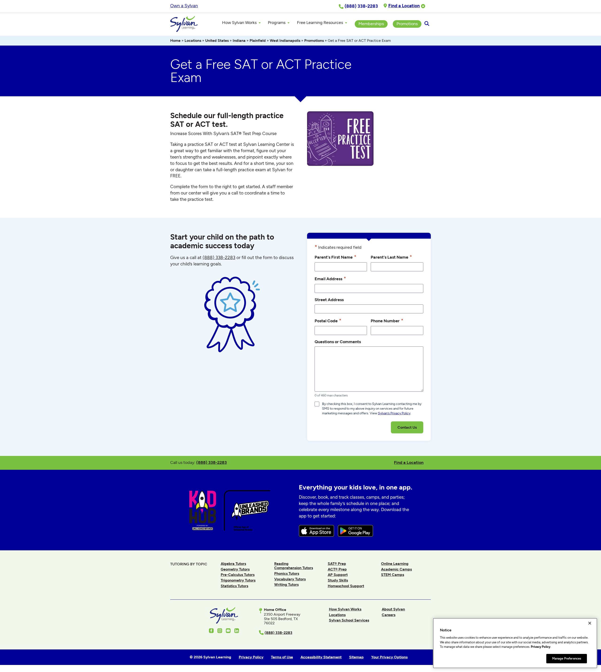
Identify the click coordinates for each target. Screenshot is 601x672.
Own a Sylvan (184, 5)
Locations (193, 40)
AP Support (338, 574)
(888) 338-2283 (211, 462)
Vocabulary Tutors (290, 579)
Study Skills (338, 580)
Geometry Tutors (235, 569)
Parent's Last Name (391, 257)
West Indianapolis (285, 40)
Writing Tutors (286, 584)
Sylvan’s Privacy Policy (394, 413)
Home (175, 40)
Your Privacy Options (389, 657)
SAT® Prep (337, 563)
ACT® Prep (337, 569)
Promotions (314, 40)
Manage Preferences (566, 658)
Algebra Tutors (233, 563)
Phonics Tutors (286, 573)
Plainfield (258, 40)
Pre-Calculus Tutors (237, 574)
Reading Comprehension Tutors (293, 565)
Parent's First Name (335, 257)
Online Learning (394, 563)
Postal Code (328, 320)
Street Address (329, 299)
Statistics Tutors (234, 586)
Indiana (239, 40)
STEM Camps (392, 574)
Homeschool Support (346, 586)
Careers (388, 615)
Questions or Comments (338, 341)
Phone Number (387, 320)
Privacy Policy (540, 647)
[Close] (590, 623)
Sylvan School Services (349, 620)
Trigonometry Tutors (238, 580)
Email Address (330, 278)
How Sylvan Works (345, 609)
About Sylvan (393, 609)
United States (217, 40)
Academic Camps (396, 569)
